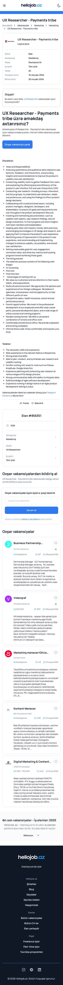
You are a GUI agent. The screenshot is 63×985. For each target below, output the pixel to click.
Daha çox (28, 835)
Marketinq (39, 25)
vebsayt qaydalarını (30, 519)
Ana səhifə (7, 25)
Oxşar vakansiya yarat (17, 144)
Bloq (31, 889)
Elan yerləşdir (31, 928)
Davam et (31, 510)
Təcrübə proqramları (31, 952)
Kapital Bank (23, 44)
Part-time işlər (31, 946)
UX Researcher (31, 99)
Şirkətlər (31, 884)
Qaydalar (31, 894)
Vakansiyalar (23, 25)
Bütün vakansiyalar (31, 918)
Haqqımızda (31, 905)
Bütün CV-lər (31, 923)
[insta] (23, 969)
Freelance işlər (31, 941)
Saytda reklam (32, 899)
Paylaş (26, 403)
